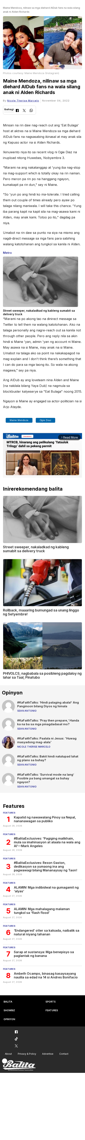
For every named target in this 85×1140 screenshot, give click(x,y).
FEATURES (51, 1010)
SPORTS (50, 1001)
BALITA (8, 1001)
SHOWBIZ (9, 1010)
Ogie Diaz (45, 420)
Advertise (47, 1053)
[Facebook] (17, 111)
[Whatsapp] (31, 111)
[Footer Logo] (19, 1064)
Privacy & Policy (27, 1053)
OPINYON (9, 1019)
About (8, 1053)
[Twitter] (24, 111)
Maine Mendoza (19, 420)
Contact (63, 1053)
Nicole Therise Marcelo (23, 100)
